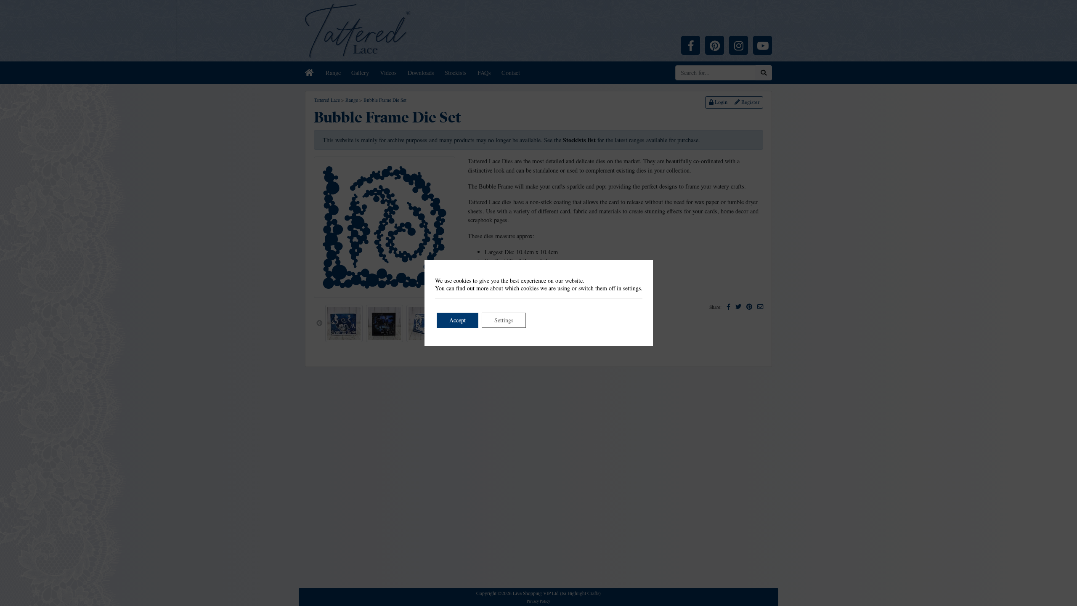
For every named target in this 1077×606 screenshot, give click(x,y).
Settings (503, 320)
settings (632, 288)
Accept (457, 320)
